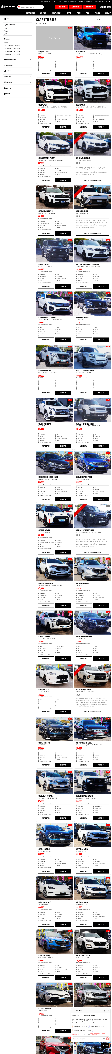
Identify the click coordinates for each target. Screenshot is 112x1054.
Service (69, 13)
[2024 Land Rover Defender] (92, 357)
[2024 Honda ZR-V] (54, 676)
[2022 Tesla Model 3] (54, 888)
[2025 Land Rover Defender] (92, 516)
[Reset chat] (103, 1038)
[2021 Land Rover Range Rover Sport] (92, 250)
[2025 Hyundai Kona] (92, 197)
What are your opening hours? (83, 1030)
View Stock (62, 7)
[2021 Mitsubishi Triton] (92, 676)
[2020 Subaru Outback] (54, 782)
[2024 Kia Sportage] (54, 729)
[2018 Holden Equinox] (92, 569)
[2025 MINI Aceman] (54, 516)
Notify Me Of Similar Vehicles (92, 180)
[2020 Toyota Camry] (54, 995)
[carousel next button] (109, 37)
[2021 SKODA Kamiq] (54, 941)
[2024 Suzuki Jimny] (54, 250)
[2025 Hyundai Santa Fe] (54, 197)
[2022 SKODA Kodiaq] (92, 835)
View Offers (75, 7)
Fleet (87, 13)
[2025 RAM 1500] (92, 38)
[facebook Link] (109, 2)
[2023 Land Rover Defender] (92, 410)
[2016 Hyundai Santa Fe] (54, 569)
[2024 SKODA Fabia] (54, 38)
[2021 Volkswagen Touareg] (54, 303)
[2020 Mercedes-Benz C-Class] (54, 463)
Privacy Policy (97, 1033)
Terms (91, 1033)
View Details (45, 74)
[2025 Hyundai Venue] (92, 303)
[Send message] (107, 1038)
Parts (78, 13)
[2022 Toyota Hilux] (54, 623)
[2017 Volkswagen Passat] (92, 729)
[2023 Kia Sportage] (54, 835)
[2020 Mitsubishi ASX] (54, 410)
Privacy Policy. (94, 1034)
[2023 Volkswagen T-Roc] (92, 463)
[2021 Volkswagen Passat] (54, 144)
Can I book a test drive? (98, 1026)
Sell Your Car (89, 7)
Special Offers (56, 13)
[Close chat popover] (108, 1010)
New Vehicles (30, 13)
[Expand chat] (104, 1010)
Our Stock (43, 13)
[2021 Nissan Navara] (54, 357)
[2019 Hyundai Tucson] (92, 941)
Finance (97, 13)
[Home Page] (8, 7)
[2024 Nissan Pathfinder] (92, 623)
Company (108, 13)
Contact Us (63, 74)
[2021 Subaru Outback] (92, 144)
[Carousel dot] (86, 47)
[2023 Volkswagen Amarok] (92, 782)
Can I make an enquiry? (80, 1026)
